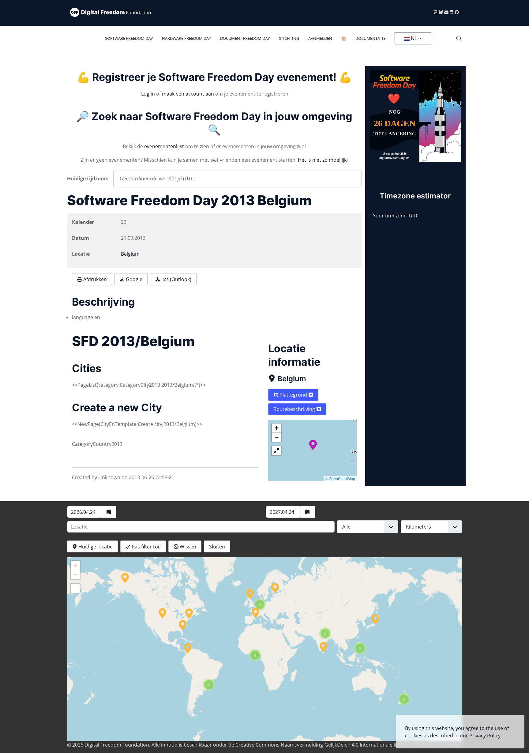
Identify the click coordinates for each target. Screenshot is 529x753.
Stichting (289, 38)
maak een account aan (188, 93)
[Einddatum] (307, 512)
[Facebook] (457, 12)
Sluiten (217, 546)
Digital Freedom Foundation (116, 744)
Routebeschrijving (294, 409)
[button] (459, 38)
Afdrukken (94, 279)
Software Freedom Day (129, 38)
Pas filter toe (145, 546)
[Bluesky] (441, 12)
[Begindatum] (108, 512)
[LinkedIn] (452, 12)
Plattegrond (293, 394)
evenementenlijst (164, 146)
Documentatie (370, 38)
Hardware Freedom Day (186, 38)
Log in (148, 93)
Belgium (291, 378)
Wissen (187, 546)
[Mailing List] (447, 12)
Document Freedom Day (245, 38)
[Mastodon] (436, 12)
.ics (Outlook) (175, 279)
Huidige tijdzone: (87, 178)
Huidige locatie (95, 546)
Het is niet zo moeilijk (322, 159)
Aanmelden (320, 38)
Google (133, 279)
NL (414, 38)
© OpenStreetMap (340, 478)
